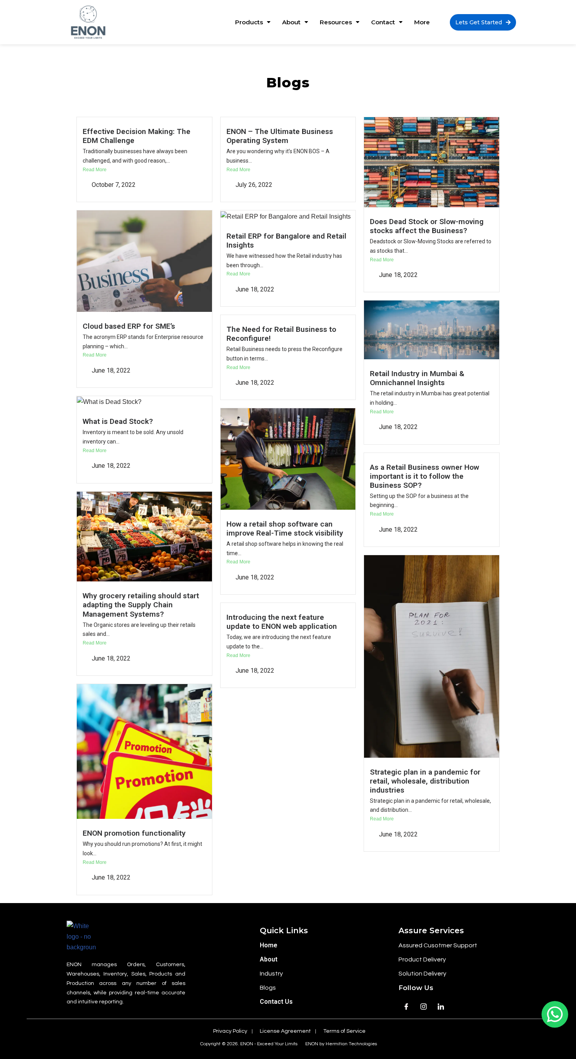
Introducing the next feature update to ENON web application (281, 622)
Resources (336, 22)
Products (249, 22)
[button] (483, 22)
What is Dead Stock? (118, 421)
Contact (383, 22)
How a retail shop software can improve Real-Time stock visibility (284, 529)
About (291, 22)
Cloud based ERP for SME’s (129, 326)
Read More (95, 169)
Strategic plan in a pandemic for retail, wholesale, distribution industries (425, 781)
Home (268, 945)
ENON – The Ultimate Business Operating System (279, 136)
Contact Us (276, 1001)
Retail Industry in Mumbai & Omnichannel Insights (417, 378)
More (422, 22)
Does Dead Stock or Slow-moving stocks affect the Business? (427, 226)
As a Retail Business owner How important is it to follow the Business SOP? (424, 476)
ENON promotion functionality (134, 833)
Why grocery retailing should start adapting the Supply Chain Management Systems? (141, 604)
